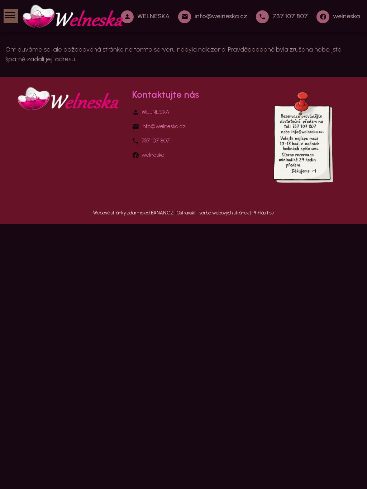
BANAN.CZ (162, 213)
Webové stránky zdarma (118, 213)
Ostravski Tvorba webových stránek (213, 213)
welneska (346, 16)
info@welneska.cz (221, 16)
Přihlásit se (263, 213)
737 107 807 (290, 16)
